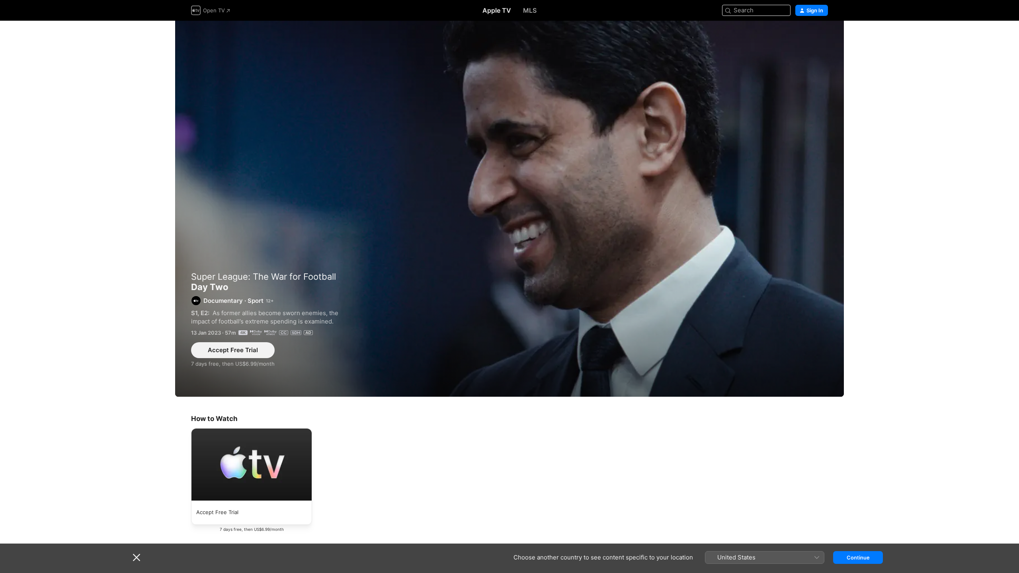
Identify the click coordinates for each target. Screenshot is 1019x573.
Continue (858, 557)
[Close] (136, 557)
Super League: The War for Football (263, 276)
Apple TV (496, 10)
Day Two (509, 209)
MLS (530, 10)
